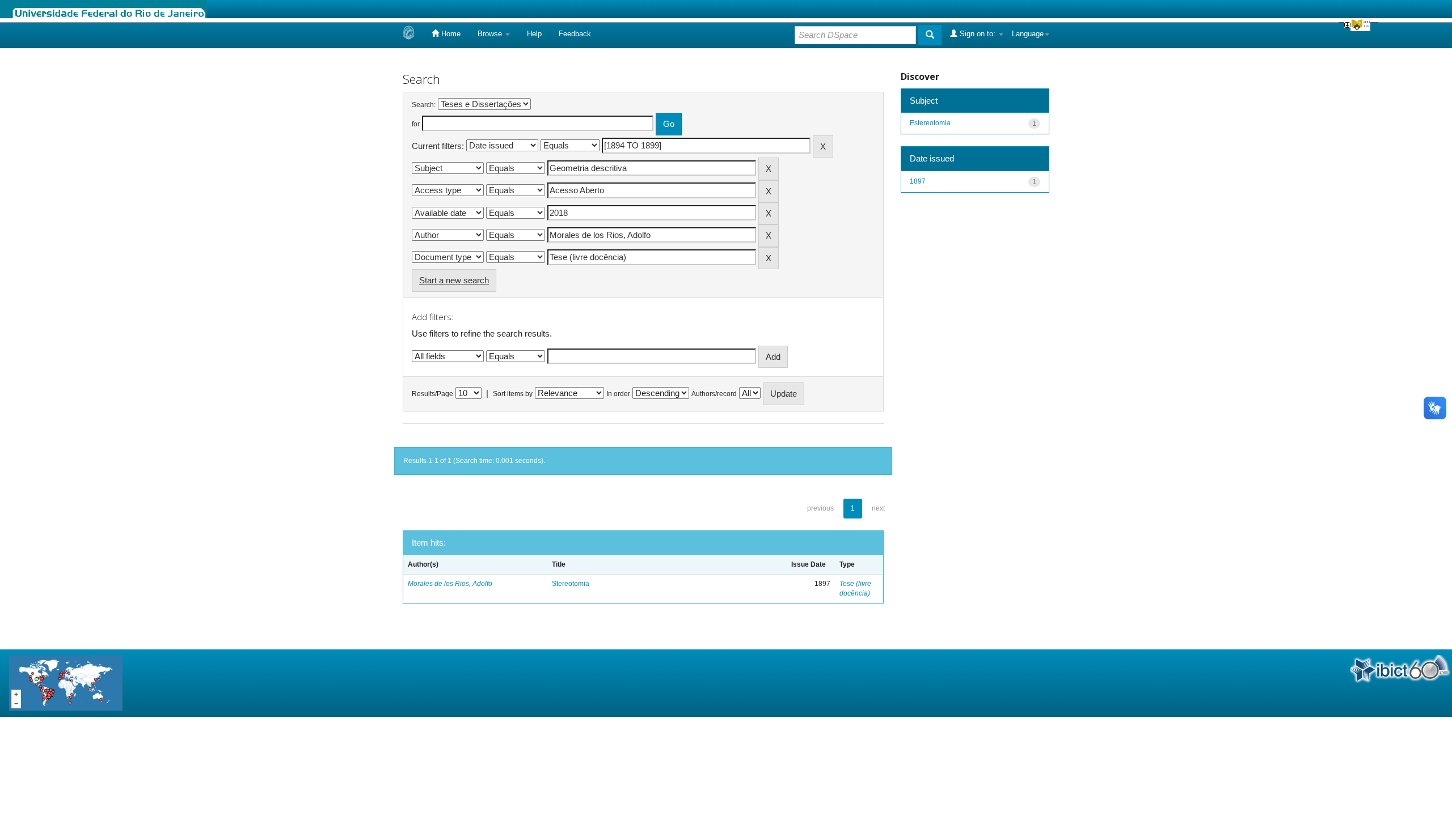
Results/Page (432, 394)
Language (1028, 33)
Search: (424, 105)
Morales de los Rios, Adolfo (450, 584)
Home (450, 33)
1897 (918, 181)
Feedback (575, 33)
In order (618, 394)
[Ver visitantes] (66, 682)
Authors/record (714, 394)
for (416, 124)
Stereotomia (570, 584)
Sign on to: (977, 33)
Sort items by (513, 394)
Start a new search (454, 280)
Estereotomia (930, 123)
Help (534, 33)
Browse (491, 33)
